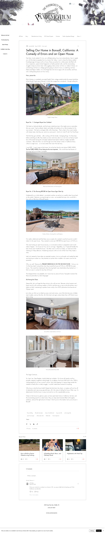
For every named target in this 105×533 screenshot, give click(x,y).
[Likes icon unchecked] (30, 492)
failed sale (48, 415)
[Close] (103, 531)
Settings (92, 530)
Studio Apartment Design (68, 36)
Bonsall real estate (39, 413)
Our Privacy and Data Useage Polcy (51, 512)
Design (27, 419)
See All (84, 436)
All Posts (21, 36)
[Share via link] (37, 424)
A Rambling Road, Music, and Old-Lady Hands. (52, 454)
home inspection (56, 415)
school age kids (67, 413)
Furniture (58, 36)
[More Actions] (78, 484)
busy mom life (59, 413)
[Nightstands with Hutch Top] (75, 445)
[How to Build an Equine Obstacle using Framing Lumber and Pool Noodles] (29, 445)
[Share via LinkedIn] (33, 424)
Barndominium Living (37, 36)
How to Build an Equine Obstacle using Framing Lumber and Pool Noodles (28, 454)
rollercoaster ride (40, 415)
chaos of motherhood (49, 413)
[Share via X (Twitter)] (30, 424)
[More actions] (78, 46)
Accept (98, 530)
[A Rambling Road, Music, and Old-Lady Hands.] (52, 445)
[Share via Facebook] (26, 424)
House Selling (30, 413)
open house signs (30, 415)
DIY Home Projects (48, 36)
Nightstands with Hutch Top (74, 453)
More (78, 36)
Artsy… (27, 36)
